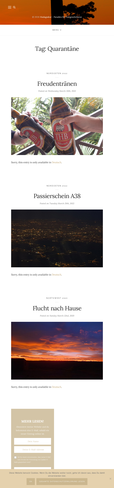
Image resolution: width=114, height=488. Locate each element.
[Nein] (110, 478)
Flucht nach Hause (57, 308)
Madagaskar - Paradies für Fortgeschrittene (61, 17)
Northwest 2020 (57, 298)
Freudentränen (57, 83)
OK (30, 481)
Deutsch (56, 162)
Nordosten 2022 (57, 73)
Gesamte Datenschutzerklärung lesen (62, 481)
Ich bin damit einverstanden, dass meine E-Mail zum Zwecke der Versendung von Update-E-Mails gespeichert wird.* (32, 459)
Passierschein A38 (57, 196)
